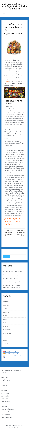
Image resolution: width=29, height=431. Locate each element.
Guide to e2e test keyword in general (14, 282)
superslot (3, 372)
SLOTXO (6, 35)
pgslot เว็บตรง (5, 393)
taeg (19, 33)
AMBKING (6, 301)
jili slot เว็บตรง (5, 377)
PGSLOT (5, 319)
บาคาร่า (5, 337)
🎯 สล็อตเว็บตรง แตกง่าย (9, 358)
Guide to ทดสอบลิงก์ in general (12, 275)
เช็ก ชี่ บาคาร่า (5, 370)
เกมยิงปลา (6, 344)
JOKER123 (6, 312)
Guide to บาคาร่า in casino (11, 278)
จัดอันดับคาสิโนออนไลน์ (7, 409)
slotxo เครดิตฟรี (5, 414)
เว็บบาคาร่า (4, 385)
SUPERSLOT (7, 330)
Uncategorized (7, 333)
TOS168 (6, 81)
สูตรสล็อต (4, 406)
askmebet (6, 305)
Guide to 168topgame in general (12, 271)
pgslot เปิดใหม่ (5, 396)
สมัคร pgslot (4, 398)
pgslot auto (4, 390)
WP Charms (17, 428)
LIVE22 (5, 315)
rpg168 (5, 322)
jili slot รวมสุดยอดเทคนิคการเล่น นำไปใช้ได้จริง (13, 221)
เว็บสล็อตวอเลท (5, 380)
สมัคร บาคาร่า (13, 370)
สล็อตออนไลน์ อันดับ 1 (7, 417)
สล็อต (19, 109)
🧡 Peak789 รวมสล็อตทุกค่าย (11, 354)
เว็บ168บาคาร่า (5, 383)
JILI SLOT (6, 308)
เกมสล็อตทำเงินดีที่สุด (7, 412)
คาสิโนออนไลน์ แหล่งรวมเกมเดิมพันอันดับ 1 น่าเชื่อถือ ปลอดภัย (14, 6)
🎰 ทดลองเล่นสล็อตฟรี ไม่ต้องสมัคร (12, 356)
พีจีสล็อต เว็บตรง (5, 401)
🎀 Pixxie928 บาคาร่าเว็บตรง (11, 352)
